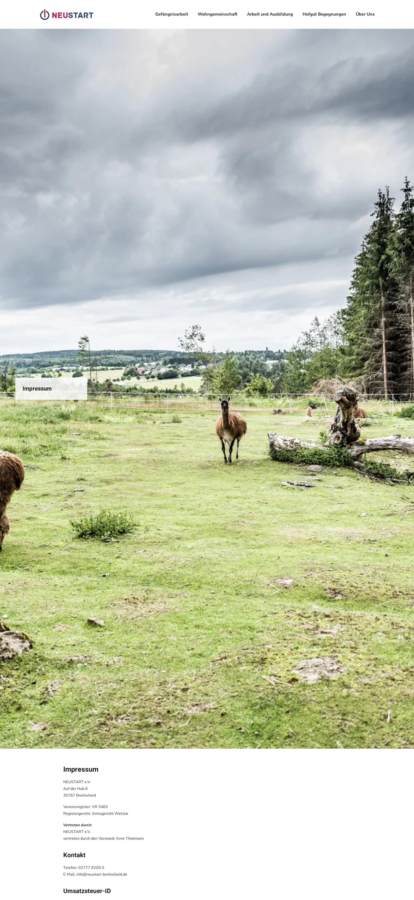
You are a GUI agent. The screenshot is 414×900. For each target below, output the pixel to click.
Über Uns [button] (365, 14)
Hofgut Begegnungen (324, 14)
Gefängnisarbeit (171, 14)
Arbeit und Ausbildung (270, 14)
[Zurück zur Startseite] (66, 14)
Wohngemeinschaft (217, 14)
